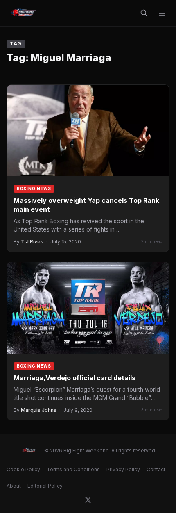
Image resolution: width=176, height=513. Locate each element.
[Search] (144, 13)
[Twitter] (88, 500)
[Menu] (162, 13)
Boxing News (34, 188)
